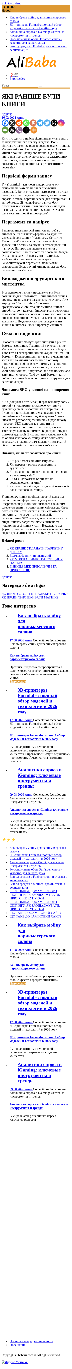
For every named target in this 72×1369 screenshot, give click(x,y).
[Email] (5, 130)
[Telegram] (40, 122)
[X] (12, 122)
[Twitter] (47, 122)
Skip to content (11, 3)
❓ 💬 (14, 75)
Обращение (17, 1345)
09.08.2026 (17, 794)
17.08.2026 (17, 640)
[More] (34, 130)
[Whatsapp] (26, 122)
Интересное (18, 681)
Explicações (17, 78)
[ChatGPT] (12, 130)
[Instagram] (61, 122)
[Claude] (33, 122)
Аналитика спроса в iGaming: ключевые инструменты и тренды (37, 33)
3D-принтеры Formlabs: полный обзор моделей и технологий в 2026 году (36, 26)
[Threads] (54, 122)
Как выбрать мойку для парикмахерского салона (39, 623)
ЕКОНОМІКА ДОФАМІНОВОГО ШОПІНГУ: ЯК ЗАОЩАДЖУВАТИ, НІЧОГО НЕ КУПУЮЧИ (35, 894)
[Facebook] (5, 122)
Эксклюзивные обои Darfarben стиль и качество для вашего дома (36, 40)
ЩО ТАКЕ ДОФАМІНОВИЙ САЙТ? (35, 912)
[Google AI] (26, 130)
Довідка (7, 114)
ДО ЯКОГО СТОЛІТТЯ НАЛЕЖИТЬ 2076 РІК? (35, 593)
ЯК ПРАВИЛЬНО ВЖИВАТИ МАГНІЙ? (30, 597)
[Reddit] (19, 122)
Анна (20, 117)
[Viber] (19, 130)
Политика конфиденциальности (31, 1341)
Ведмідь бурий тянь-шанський (30, 555)
